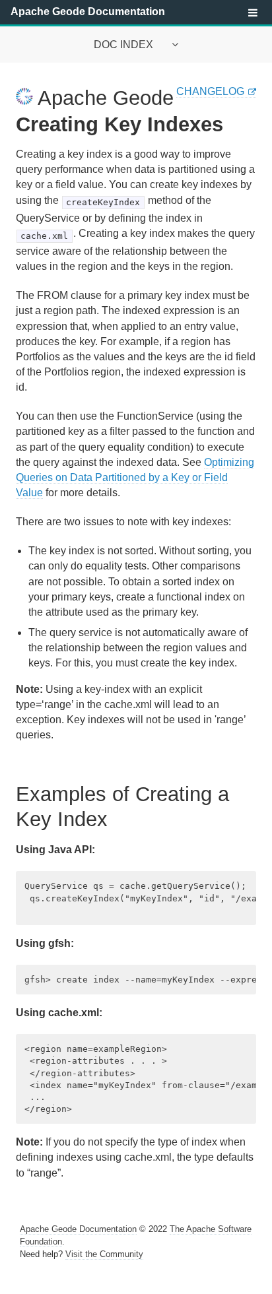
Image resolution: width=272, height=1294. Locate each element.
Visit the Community (104, 1254)
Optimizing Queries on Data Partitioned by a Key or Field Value (135, 477)
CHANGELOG (210, 91)
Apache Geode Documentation (88, 11)
